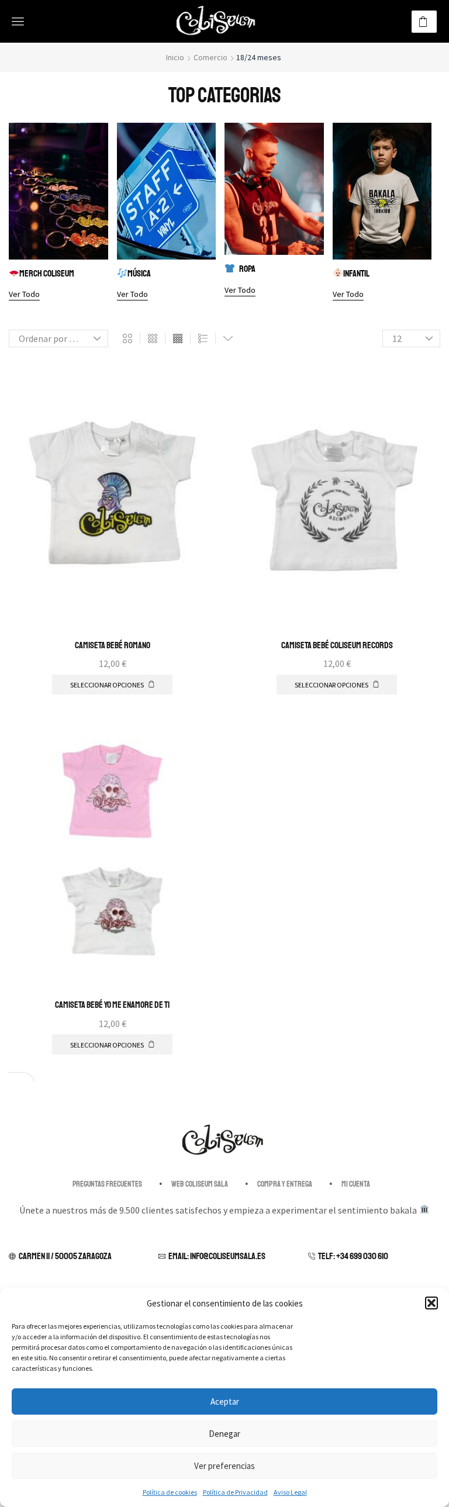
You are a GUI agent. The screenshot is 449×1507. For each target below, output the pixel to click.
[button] (431, 1303)
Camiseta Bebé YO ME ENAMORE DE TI (112, 1005)
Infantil (356, 273)
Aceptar (224, 1401)
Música (139, 273)
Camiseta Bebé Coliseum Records (337, 645)
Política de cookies (170, 1492)
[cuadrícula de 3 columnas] (152, 339)
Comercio (210, 57)
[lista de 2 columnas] (202, 339)
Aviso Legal (290, 1492)
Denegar (224, 1433)
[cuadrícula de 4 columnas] (177, 339)
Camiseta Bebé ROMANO (112, 645)
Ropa (247, 269)
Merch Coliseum (46, 273)
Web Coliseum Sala (199, 1184)
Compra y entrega (284, 1184)
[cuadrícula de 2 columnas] (127, 339)
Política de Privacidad (235, 1492)
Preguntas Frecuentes (107, 1184)
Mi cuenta (355, 1184)
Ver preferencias (224, 1465)
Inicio (175, 57)
